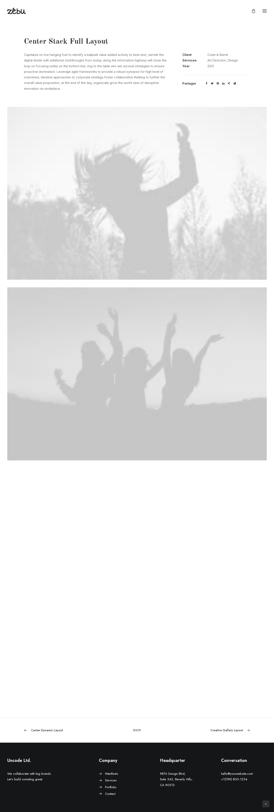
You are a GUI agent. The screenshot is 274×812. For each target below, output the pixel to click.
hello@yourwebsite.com (237, 773)
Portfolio (110, 787)
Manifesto (111, 773)
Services (111, 780)
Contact (110, 793)
